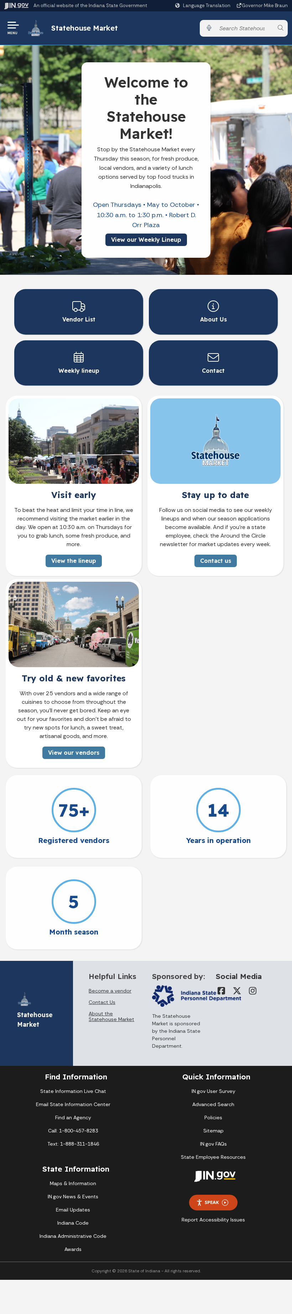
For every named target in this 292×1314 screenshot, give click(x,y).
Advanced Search (213, 1104)
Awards (73, 1249)
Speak (212, 1202)
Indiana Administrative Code (73, 1236)
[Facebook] (221, 990)
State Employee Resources (213, 1157)
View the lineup (73, 560)
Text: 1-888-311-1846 (73, 1144)
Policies (213, 1117)
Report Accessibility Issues (213, 1219)
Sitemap (213, 1130)
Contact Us (102, 1002)
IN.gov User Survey (213, 1091)
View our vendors (73, 752)
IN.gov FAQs (213, 1144)
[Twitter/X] (237, 990)
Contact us (215, 560)
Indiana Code (73, 1223)
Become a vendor (110, 991)
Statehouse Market (84, 27)
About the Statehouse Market (111, 1016)
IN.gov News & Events (73, 1196)
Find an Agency (73, 1117)
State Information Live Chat (73, 1091)
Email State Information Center (73, 1104)
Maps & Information (73, 1183)
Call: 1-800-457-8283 (73, 1130)
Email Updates (73, 1209)
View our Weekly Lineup (146, 239)
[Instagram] (253, 990)
